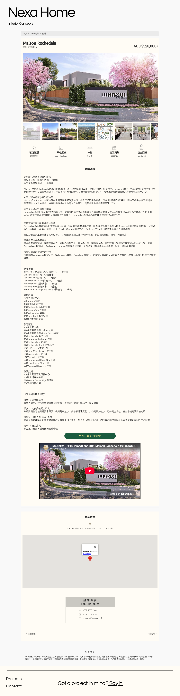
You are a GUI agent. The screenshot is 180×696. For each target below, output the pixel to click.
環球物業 (35, 33)
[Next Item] (152, 87)
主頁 (25, 33)
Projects (14, 679)
